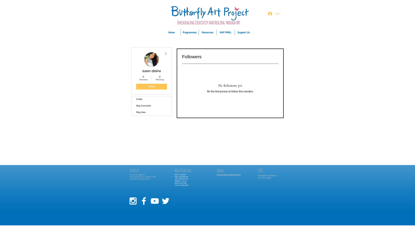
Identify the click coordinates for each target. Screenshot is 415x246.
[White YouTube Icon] (155, 201)
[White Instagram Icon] (133, 201)
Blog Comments (143, 106)
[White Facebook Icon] (144, 201)
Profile (139, 99)
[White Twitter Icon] (166, 201)
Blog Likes (141, 112)
